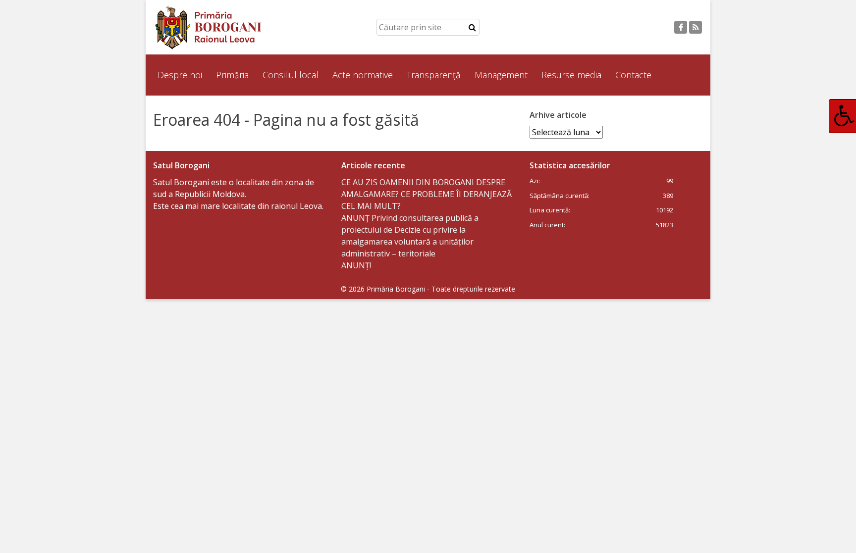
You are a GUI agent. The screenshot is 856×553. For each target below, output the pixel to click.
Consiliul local (291, 75)
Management (501, 75)
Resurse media (571, 75)
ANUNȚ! (356, 265)
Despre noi (180, 75)
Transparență (434, 75)
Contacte (633, 75)
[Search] (472, 27)
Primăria (232, 75)
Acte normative (362, 75)
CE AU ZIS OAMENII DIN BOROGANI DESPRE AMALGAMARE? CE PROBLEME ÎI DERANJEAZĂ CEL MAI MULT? (426, 194)
